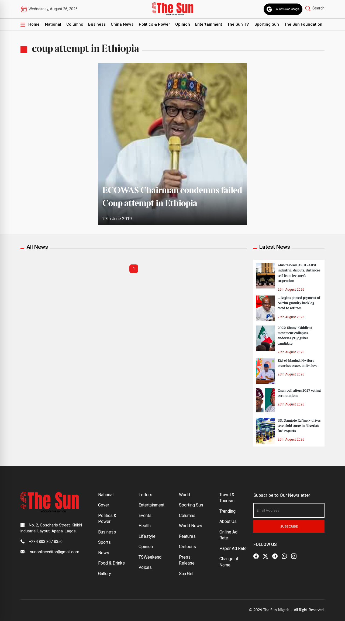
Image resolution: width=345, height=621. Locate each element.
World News (190, 525)
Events (145, 515)
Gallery (104, 573)
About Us (228, 521)
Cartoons (187, 546)
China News (122, 24)
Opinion (182, 24)
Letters (145, 494)
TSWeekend (150, 557)
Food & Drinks (111, 563)
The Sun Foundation (303, 24)
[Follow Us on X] (265, 556)
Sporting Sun (266, 24)
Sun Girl (186, 573)
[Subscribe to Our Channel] (275, 556)
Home (34, 24)
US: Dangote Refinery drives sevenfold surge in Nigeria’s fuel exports (299, 425)
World (184, 494)
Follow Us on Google (287, 9)
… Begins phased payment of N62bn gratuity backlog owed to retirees (299, 303)
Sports (104, 542)
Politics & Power (154, 24)
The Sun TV (238, 24)
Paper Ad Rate (233, 548)
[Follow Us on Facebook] (256, 556)
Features (187, 536)
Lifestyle (147, 536)
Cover (103, 505)
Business (97, 24)
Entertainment (208, 24)
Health (145, 525)
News (103, 552)
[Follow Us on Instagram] (293, 556)
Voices (145, 567)
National (53, 24)
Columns (74, 24)
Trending (227, 511)
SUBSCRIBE (289, 526)
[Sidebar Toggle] (22, 24)
